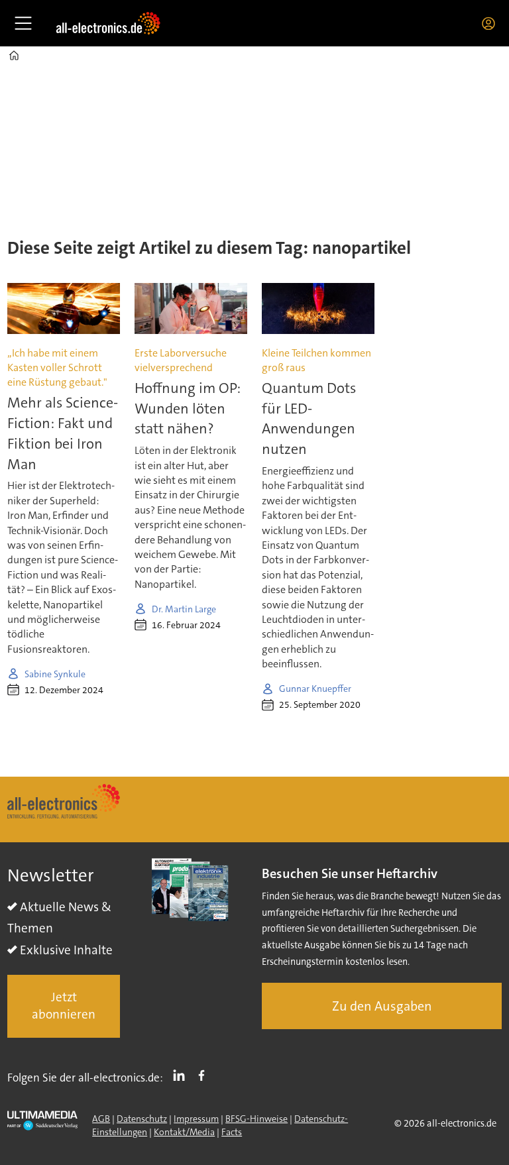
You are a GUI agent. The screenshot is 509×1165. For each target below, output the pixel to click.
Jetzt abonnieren (63, 1006)
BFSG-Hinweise (256, 1119)
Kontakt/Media (184, 1132)
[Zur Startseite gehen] (108, 23)
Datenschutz (142, 1119)
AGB (101, 1119)
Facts (231, 1132)
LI (182, 1075)
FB (205, 1075)
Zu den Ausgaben (382, 1006)
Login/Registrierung (492, 23)
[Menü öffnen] (23, 23)
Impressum (196, 1119)
